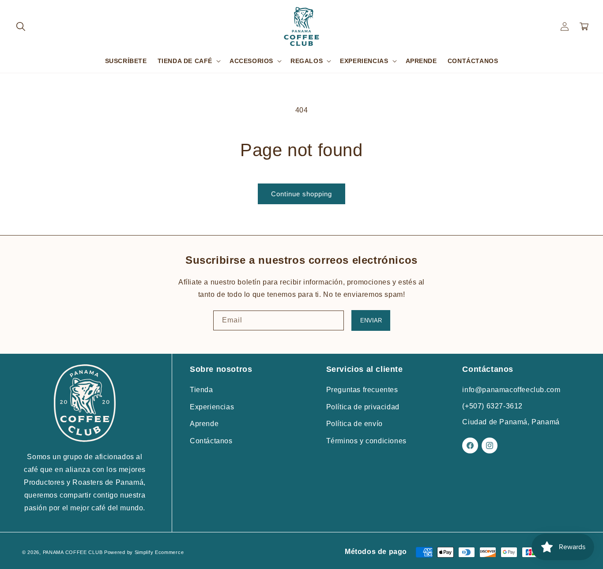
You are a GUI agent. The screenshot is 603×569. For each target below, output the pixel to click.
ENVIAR (371, 320)
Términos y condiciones (366, 441)
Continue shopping (301, 194)
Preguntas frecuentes (362, 389)
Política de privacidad (362, 406)
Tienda (201, 389)
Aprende (204, 423)
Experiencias (212, 406)
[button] (20, 26)
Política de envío (354, 423)
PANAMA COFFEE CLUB (73, 551)
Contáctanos (211, 441)
